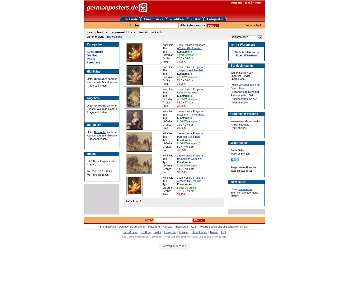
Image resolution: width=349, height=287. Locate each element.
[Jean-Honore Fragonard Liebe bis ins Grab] (133, 106)
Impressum (181, 226)
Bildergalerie (114, 36)
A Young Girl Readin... (189, 48)
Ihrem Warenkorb (247, 55)
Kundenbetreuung (242, 98)
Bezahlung (238, 91)
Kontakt (257, 3)
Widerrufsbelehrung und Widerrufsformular (223, 226)
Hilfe (247, 3)
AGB (193, 226)
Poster (91, 59)
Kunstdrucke (95, 51)
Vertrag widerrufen (174, 246)
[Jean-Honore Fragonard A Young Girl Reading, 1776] (134, 62)
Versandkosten (247, 84)
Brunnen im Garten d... (190, 158)
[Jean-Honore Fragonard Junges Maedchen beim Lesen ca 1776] (135, 84)
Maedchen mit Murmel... (191, 114)
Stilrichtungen (199, 232)
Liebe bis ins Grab (187, 92)
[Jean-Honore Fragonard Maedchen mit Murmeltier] (135, 128)
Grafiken (92, 55)
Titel (223, 232)
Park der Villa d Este (188, 136)
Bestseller (100, 132)
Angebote (100, 105)
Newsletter (245, 189)
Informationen (108, 226)
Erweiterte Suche (254, 25)
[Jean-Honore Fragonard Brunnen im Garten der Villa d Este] (139, 172)
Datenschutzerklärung (132, 226)
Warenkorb (237, 3)
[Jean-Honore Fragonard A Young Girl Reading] (134, 195)
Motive (214, 232)
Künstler (184, 232)
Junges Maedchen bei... (191, 70)
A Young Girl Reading (189, 181)
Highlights (100, 79)
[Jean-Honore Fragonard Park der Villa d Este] (139, 150)
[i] (195, 55)
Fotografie (93, 62)
